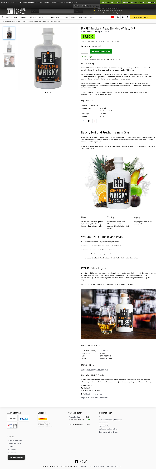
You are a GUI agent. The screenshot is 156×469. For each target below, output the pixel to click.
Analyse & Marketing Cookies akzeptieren (139, 2)
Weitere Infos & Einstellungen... (86, 6)
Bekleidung (43, 17)
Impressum (12, 453)
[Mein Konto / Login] (118, 17)
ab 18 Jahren (104, 31)
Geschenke (83, 17)
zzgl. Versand (100, 41)
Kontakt (10, 447)
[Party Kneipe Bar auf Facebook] (76, 462)
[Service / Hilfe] (127, 17)
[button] (83, 121)
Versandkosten (74, 417)
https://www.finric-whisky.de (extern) (94, 369)
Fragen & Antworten (15, 440)
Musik (65, 17)
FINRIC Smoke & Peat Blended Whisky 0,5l (38, 21)
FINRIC (18, 21)
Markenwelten (11, 17)
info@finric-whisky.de (94, 394)
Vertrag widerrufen (16, 457)
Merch (73, 17)
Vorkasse (12, 419)
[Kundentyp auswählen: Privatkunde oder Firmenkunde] (123, 17)
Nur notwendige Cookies (110, 2)
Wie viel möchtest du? (91, 46)
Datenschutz (103, 423)
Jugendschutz (104, 426)
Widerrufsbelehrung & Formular (110, 420)
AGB (100, 417)
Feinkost (32, 17)
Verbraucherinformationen (108, 429)
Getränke (23, 17)
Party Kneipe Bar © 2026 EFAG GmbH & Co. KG (105, 466)
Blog (91, 17)
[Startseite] (2, 17)
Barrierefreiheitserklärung (108, 432)
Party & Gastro (55, 17)
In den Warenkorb (102, 51)
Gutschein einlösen (14, 444)
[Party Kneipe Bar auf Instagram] (81, 462)
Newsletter (11, 450)
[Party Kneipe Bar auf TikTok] (85, 462)
